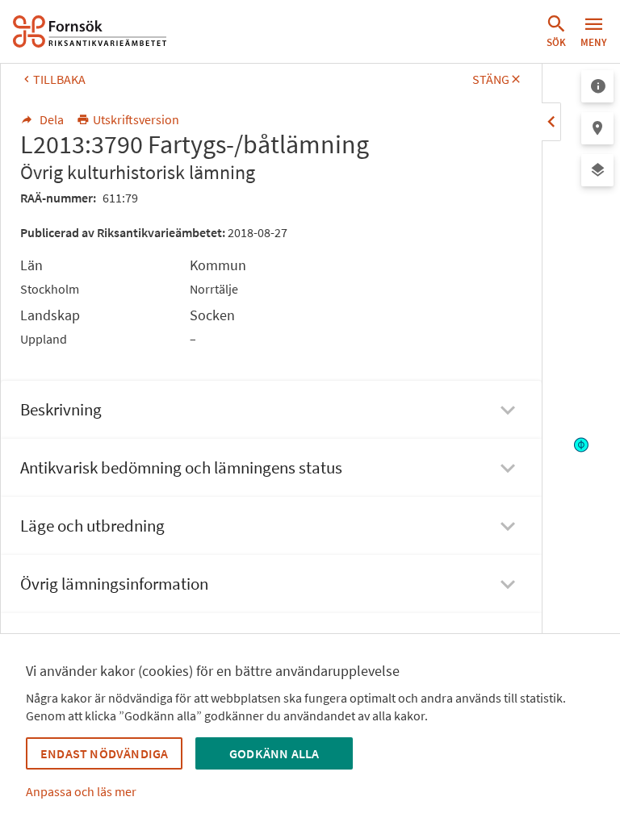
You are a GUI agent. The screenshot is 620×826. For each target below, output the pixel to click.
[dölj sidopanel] (551, 121)
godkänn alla (274, 753)
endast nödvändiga (104, 753)
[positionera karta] (597, 128)
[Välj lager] (597, 170)
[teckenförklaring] (597, 86)
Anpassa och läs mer (81, 791)
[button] (556, 31)
